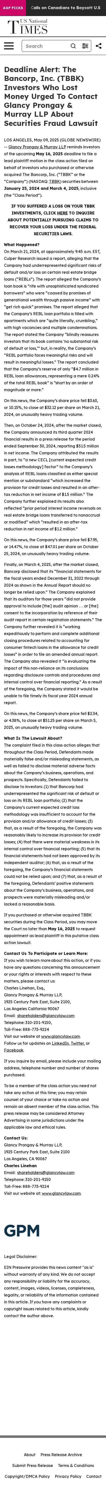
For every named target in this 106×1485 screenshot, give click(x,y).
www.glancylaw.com (60, 1036)
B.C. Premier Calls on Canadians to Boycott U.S (52, 7)
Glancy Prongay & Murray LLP (37, 146)
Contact (94, 1476)
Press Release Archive (61, 1454)
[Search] (73, 46)
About (29, 1454)
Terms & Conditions (76, 1465)
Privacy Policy (68, 1476)
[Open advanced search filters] (85, 46)
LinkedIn (60, 1043)
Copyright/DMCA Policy (27, 1476)
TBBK (54, 181)
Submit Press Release (32, 1465)
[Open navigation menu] (9, 46)
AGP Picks (13, 8)
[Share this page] (98, 46)
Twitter (77, 1043)
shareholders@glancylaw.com (45, 1015)
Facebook (13, 1050)
